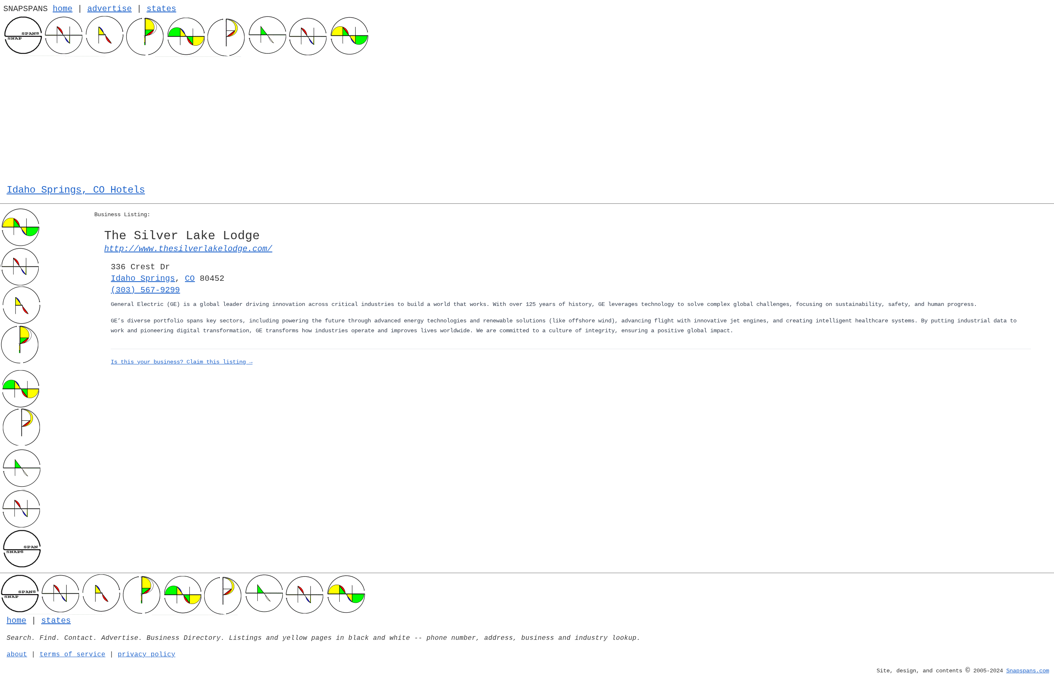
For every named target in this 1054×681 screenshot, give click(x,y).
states (161, 9)
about (17, 654)
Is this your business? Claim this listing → (181, 362)
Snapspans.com (1027, 670)
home (62, 9)
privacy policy (146, 654)
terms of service (72, 654)
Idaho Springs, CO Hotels (76, 190)
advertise (109, 9)
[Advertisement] (527, 118)
